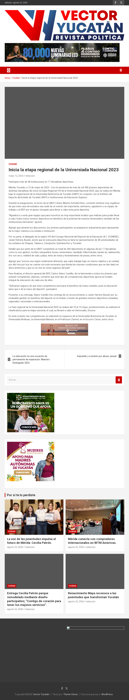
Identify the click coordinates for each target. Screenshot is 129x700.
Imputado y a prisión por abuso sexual (96, 356)
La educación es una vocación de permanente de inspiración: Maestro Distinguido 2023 (31, 359)
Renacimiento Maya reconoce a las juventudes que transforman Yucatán (93, 595)
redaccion (30, 176)
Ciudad (13, 164)
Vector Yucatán (41, 694)
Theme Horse (70, 694)
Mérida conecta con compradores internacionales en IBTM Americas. (92, 541)
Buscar (119, 379)
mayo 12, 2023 (16, 176)
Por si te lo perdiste (21, 495)
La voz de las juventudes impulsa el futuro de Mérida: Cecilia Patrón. (31, 541)
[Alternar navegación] (9, 70)
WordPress (107, 694)
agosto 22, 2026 (15, 547)
